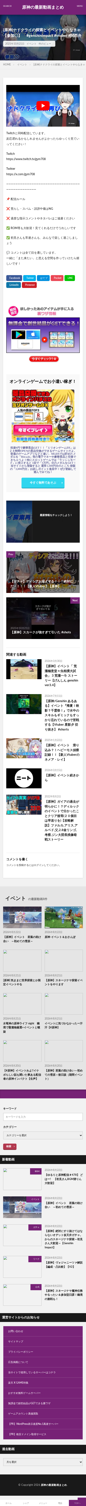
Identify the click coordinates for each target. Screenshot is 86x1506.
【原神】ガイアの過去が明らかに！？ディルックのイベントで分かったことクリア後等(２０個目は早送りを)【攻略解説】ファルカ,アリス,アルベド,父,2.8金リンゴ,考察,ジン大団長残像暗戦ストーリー (62, 820)
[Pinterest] (29, 285)
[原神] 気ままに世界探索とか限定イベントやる (22, 982)
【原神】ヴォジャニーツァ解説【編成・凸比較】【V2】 (64, 1264)
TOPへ (77, 1503)
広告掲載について (18, 1362)
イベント (32, 43)
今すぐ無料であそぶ (43, 482)
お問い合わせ (15, 1331)
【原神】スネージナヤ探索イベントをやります (64, 982)
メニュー (43, 1503)
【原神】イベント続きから (62, 778)
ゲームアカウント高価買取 (23, 1413)
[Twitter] (29, 278)
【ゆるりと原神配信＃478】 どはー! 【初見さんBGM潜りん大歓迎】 (64, 1179)
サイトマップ (15, 1341)
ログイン (39, 865)
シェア (26, 1503)
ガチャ (36, 1227)
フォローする (56, 520)
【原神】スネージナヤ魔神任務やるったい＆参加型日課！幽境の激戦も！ (64, 1295)
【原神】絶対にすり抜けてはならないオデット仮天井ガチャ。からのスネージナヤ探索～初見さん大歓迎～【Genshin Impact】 (64, 1239)
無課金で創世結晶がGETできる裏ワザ (29, 1403)
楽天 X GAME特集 (18, 1382)
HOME (7, 64)
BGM (37, 1171)
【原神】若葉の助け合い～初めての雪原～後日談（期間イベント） (64, 1074)
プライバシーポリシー (20, 1352)
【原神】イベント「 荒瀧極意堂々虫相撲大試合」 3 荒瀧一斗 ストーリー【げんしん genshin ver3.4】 (61, 676)
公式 (37, 1287)
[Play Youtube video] (43, 106)
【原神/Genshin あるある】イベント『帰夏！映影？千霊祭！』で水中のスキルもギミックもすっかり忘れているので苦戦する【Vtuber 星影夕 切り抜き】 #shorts (62, 715)
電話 (60, 1503)
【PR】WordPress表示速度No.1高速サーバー (33, 1424)
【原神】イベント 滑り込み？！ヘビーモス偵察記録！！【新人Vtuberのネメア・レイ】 (62, 752)
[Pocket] (57, 278)
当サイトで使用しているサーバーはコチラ (32, 1372)
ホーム (8, 1503)
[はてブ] (43, 278)
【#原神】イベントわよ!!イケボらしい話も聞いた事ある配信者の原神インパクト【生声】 (22, 1074)
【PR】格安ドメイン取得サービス (27, 1434)
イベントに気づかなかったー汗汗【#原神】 (64, 1025)
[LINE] (69, 278)
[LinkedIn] (13, 285)
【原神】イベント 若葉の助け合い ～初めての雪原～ (22, 939)
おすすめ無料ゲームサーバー (24, 1393)
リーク (36, 1259)
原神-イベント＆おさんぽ (60, 937)
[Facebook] (14, 278)
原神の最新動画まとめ (43, 7)
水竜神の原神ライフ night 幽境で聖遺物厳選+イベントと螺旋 (21, 1027)
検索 (8, 1146)
